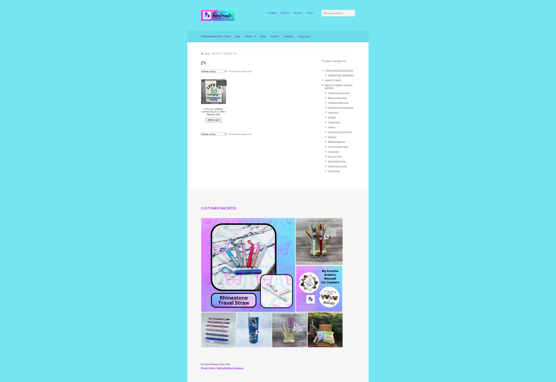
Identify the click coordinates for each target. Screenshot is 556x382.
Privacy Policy (208, 368)
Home (207, 53)
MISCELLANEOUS (336, 142)
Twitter (309, 13)
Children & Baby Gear (338, 102)
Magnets (332, 137)
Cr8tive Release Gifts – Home (215, 36)
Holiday (332, 117)
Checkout (288, 36)
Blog (263, 36)
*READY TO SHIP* (333, 80)
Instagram (272, 13)
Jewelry (331, 127)
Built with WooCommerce (230, 368)
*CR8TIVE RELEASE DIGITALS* (339, 70)
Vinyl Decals (334, 171)
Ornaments (333, 151)
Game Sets (333, 112)
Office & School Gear (338, 146)
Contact (274, 36)
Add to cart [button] (213, 120)
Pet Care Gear (335, 156)
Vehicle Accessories (337, 166)
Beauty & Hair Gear (337, 98)
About (248, 36)
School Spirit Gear (337, 161)
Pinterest (285, 13)
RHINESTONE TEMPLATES (341, 75)
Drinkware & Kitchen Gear (340, 107)
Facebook (297, 13)
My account (304, 36)
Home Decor (334, 122)
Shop (237, 36)
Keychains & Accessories (340, 132)
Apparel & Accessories (339, 93)
